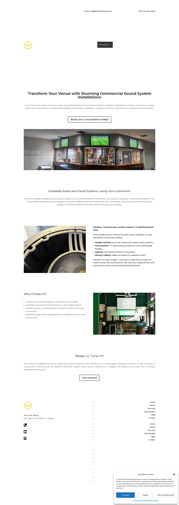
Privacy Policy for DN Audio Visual (145, 500)
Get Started (89, 377)
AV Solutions (104, 45)
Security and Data (121, 45)
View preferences (165, 495)
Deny (145, 495)
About (91, 45)
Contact (137, 45)
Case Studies (149, 412)
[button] (174, 474)
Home (83, 45)
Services (151, 408)
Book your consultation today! (89, 119)
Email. (97, 11)
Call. (146, 11)
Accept (125, 495)
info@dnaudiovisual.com (38, 431)
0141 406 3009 (33, 425)
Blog (153, 415)
